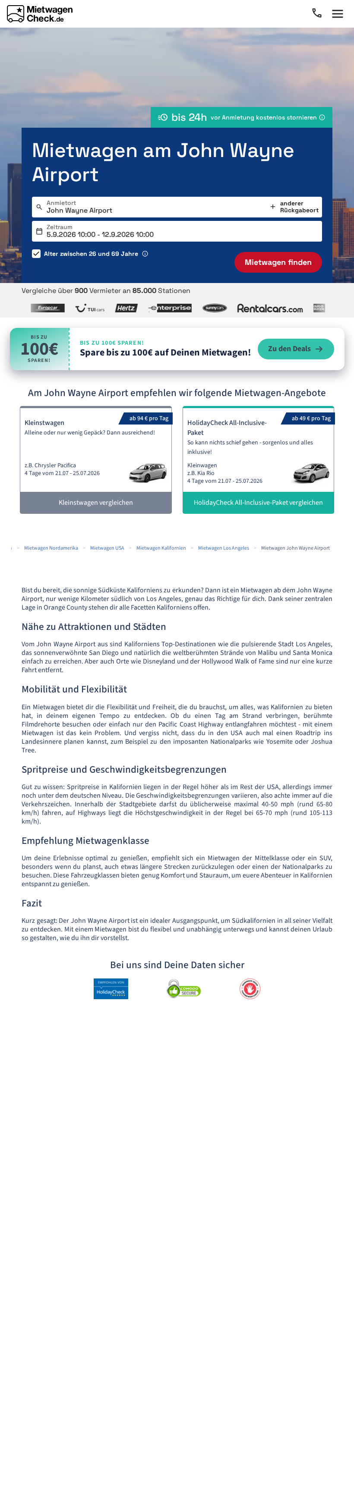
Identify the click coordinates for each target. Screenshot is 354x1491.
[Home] (40, 13)
